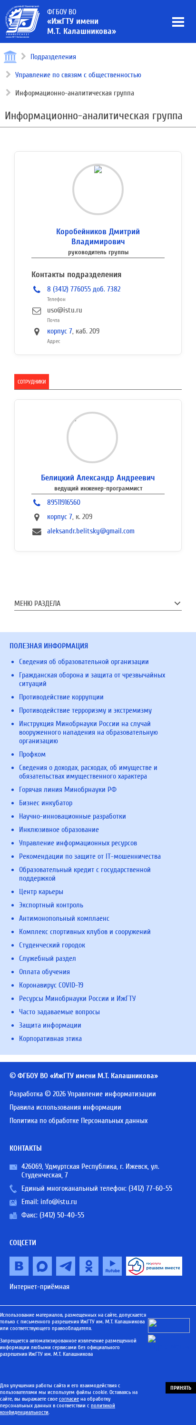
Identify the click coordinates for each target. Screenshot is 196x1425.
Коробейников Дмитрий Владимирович (98, 237)
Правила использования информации (65, 1107)
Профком (32, 754)
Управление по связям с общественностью (78, 75)
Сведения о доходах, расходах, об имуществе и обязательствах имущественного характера (88, 771)
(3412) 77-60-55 (150, 1188)
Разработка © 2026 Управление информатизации (83, 1094)
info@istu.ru (58, 1201)
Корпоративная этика (50, 1038)
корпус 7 (59, 331)
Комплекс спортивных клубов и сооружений (85, 931)
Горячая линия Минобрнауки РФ (68, 789)
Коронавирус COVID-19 (51, 985)
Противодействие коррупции (61, 697)
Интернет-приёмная (39, 1286)
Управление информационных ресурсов (78, 843)
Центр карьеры (41, 891)
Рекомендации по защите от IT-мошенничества (90, 856)
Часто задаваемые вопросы (59, 1012)
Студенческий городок (52, 945)
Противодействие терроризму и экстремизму (85, 710)
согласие (69, 1398)
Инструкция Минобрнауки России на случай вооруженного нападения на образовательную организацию (88, 732)
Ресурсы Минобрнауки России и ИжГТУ (77, 998)
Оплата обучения (44, 971)
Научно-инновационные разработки (72, 816)
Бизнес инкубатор (45, 803)
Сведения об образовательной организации (84, 661)
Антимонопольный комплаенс (64, 918)
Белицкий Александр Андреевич (98, 478)
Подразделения (53, 56)
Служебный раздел (47, 958)
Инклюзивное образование (59, 829)
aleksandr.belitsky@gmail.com (91, 531)
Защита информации (50, 1025)
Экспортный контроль (51, 905)
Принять (180, 1387)
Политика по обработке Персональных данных (78, 1120)
